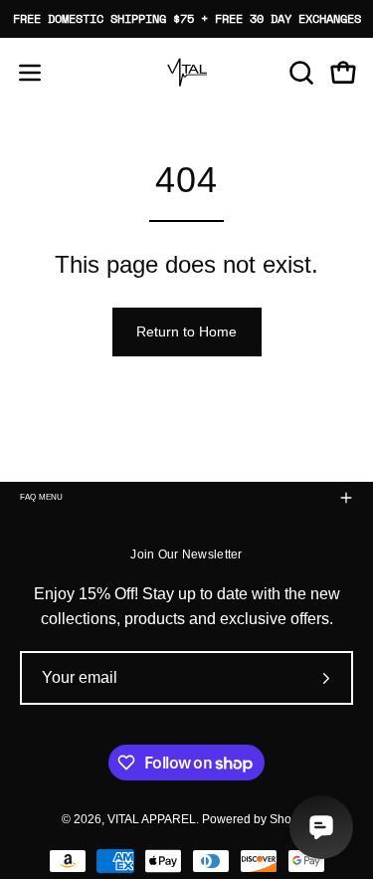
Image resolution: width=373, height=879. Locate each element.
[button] (299, 73)
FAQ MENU (42, 497)
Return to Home (186, 331)
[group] (186, 19)
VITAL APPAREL (151, 819)
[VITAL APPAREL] (187, 73)
